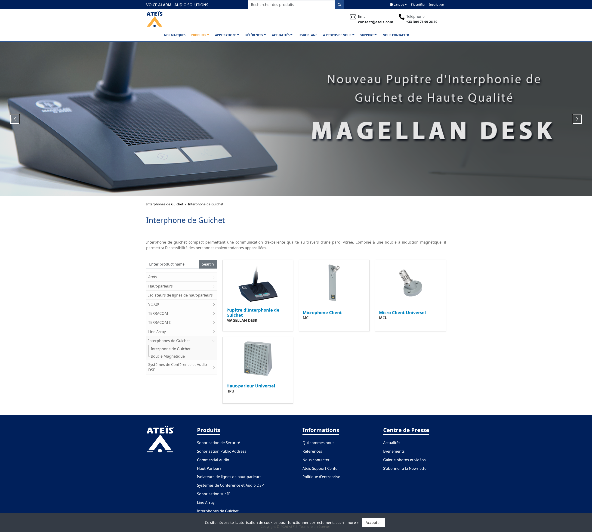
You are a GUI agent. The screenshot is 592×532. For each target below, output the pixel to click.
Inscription (436, 4)
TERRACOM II (159, 322)
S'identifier (418, 4)
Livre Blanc (308, 35)
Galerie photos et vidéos (404, 459)
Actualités (391, 442)
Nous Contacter (396, 35)
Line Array (157, 331)
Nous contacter (316, 459)
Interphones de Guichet (164, 204)
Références (312, 451)
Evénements (394, 451)
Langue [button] (398, 4)
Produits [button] (198, 35)
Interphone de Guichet (205, 204)
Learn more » (348, 522)
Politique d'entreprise (321, 476)
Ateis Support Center (320, 468)
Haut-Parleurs (209, 468)
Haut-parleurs (160, 286)
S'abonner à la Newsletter (405, 468)
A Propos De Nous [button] (337, 35)
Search (208, 264)
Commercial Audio (213, 459)
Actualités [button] (281, 35)
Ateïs (152, 276)
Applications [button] (225, 35)
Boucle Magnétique (168, 356)
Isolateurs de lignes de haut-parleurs (180, 295)
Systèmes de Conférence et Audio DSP (177, 367)
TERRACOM (158, 313)
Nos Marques (174, 35)
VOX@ (153, 304)
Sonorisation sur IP (214, 493)
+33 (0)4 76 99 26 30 (421, 21)
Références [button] (254, 35)
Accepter (373, 522)
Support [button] (367, 35)
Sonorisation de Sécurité (218, 442)
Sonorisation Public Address (221, 451)
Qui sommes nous (318, 442)
